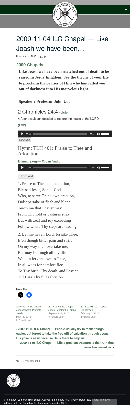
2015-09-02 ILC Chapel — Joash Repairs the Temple (62, 308)
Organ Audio (50, 161)
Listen (64, 112)
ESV (22, 125)
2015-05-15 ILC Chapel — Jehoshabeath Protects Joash (30, 310)
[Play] (22, 134)
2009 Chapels (29, 65)
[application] (65, 134)
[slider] (105, 134)
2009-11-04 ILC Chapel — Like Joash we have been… (62, 43)
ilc (45, 56)
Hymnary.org (27, 161)
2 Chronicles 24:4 (30, 361)
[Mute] (98, 134)
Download (24, 139)
